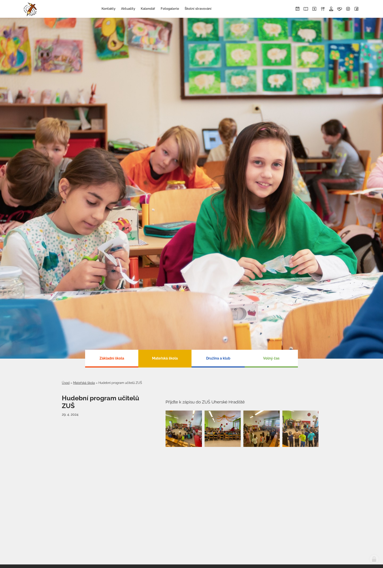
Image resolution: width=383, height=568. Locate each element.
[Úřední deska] (331, 9)
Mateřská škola (84, 383)
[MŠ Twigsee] (314, 9)
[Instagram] (348, 9)
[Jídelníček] (323, 9)
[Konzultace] (340, 9)
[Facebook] (356, 9)
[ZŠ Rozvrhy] (297, 9)
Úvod (66, 383)
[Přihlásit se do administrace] (374, 559)
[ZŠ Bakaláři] (306, 9)
